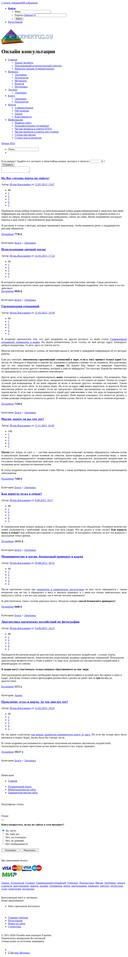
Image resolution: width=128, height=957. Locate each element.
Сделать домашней (12, 2)
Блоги (17, 242)
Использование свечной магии (23, 249)
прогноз (104, 885)
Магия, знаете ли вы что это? (22, 419)
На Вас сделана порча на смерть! (25, 178)
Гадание (30, 882)
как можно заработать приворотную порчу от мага (60, 734)
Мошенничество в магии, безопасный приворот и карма (42, 556)
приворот (93, 885)
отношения (55, 885)
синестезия (14, 888)
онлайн (44, 885)
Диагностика (86, 882)
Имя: (17, 11)
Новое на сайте (16, 923)
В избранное (30, 2)
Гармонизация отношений (20, 306)
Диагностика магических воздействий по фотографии (40, 621)
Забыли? (29, 15)
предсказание (79, 885)
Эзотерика (30, 242)
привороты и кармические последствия (60, 589)
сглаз (4, 888)
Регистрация (15, 22)
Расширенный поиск (20, 786)
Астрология (17, 882)
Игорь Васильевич (20, 184)
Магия (99, 882)
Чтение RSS (8, 143)
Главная (12, 780)
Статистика (14, 926)
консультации (21, 885)
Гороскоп (72, 882)
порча (66, 885)
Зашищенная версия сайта (23, 792)
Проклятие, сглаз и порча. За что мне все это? (34, 702)
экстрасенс (28, 888)
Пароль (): (25, 15)
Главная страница (18, 917)
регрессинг (116, 885)
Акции (18, 695)
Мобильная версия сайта (22, 789)
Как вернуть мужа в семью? (21, 494)
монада (34, 885)
